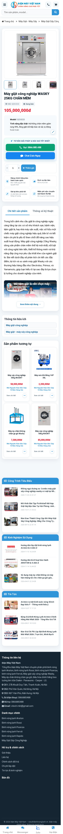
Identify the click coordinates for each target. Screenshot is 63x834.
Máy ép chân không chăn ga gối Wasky (16, 432)
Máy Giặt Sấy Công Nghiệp (14, 740)
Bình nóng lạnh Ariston (13, 718)
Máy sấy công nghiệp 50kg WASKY (44, 432)
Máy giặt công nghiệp (17, 325)
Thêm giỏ (29, 168)
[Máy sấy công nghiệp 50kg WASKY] (44, 416)
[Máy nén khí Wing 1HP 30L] (44, 360)
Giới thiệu (6, 753)
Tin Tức (12, 594)
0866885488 (24, 697)
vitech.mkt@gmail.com (22, 706)
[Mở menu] (5, 5)
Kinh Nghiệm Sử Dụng (19, 537)
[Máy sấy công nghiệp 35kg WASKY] (16, 360)
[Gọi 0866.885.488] (48, 5)
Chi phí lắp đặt (8, 766)
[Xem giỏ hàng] (56, 5)
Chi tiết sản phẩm (17, 211)
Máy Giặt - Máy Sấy (28, 21)
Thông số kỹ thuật (43, 211)
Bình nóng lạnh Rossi (12, 723)
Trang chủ (9, 21)
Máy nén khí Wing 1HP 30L (44, 376)
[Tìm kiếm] (55, 12)
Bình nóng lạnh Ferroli (12, 731)
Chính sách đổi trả (10, 761)
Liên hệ (5, 757)
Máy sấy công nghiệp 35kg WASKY (17, 376)
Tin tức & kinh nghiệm (12, 770)
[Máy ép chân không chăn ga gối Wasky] (16, 416)
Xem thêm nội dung (29, 304)
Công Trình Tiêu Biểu (19, 480)
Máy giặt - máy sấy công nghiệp (22, 332)
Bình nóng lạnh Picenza (13, 727)
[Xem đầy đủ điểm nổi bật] (53, 132)
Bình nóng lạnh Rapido (12, 736)
